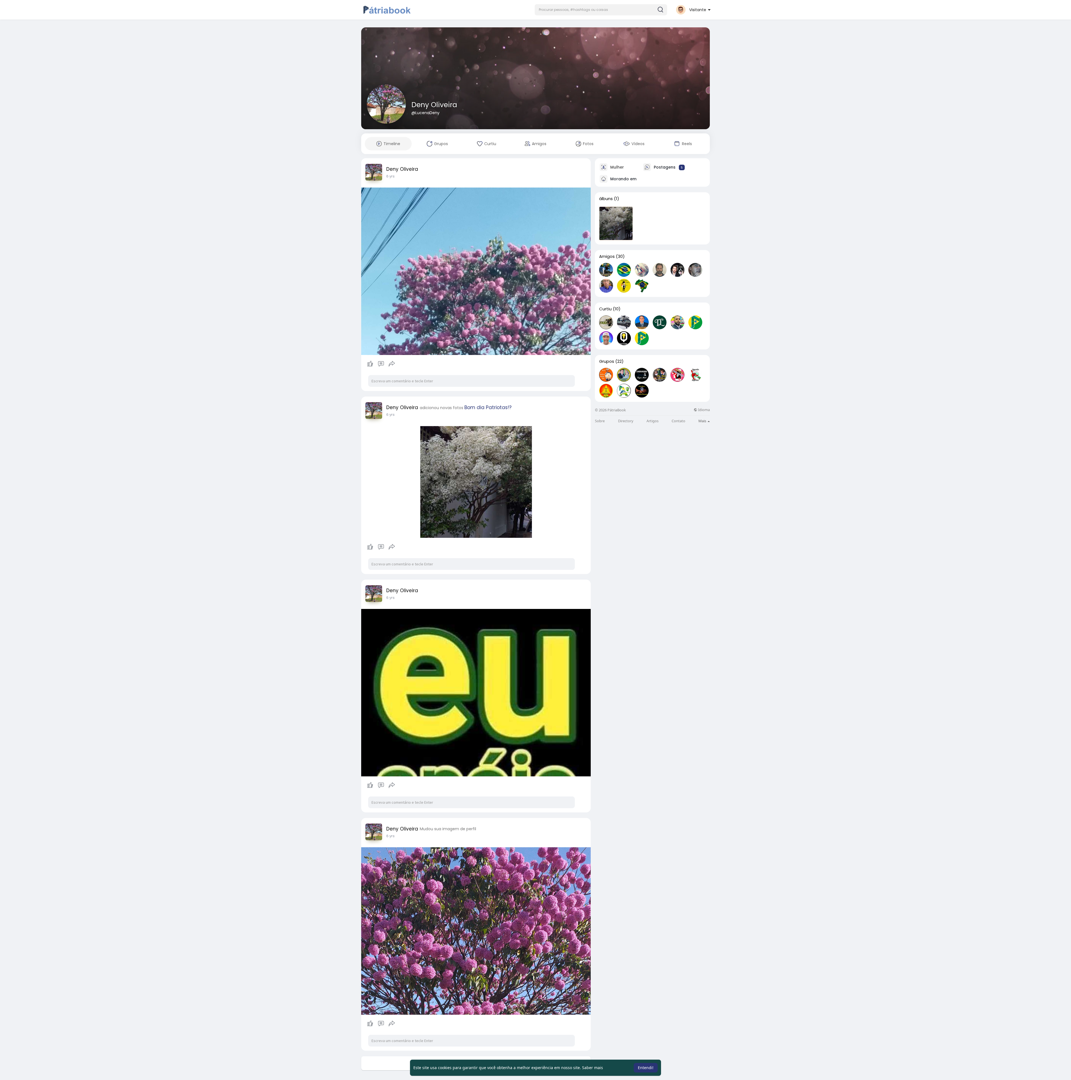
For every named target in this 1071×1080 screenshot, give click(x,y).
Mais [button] (702, 420)
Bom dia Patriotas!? (488, 407)
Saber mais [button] (592, 1067)
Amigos (607, 256)
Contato (678, 421)
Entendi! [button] (645, 1067)
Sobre (600, 421)
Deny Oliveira (434, 105)
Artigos (652, 421)
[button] (601, 9)
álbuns (606, 198)
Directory (625, 421)
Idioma (703, 410)
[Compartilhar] (392, 364)
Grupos (606, 361)
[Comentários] (381, 364)
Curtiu (605, 309)
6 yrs (390, 176)
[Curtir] (381, 364)
